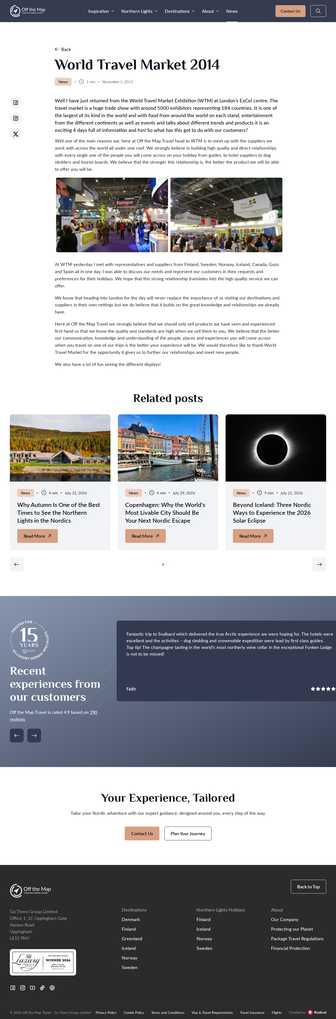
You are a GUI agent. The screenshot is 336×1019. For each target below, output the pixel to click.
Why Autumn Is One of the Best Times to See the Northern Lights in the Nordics (58, 512)
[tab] (163, 564)
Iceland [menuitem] (129, 948)
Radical (317, 1012)
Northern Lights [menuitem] (137, 11)
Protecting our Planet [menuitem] (292, 929)
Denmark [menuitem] (131, 919)
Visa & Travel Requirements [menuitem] (212, 1012)
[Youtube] (32, 988)
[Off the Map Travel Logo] (27, 11)
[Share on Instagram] (16, 118)
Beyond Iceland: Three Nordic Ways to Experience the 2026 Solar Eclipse (272, 512)
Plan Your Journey (188, 833)
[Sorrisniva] (60, 447)
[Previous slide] (17, 564)
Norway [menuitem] (129, 957)
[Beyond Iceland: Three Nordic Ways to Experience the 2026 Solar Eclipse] (276, 447)
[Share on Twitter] (16, 134)
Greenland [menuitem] (132, 938)
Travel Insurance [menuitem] (252, 1012)
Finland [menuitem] (129, 929)
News (63, 81)
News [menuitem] (232, 11)
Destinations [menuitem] (177, 11)
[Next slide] (319, 564)
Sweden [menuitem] (129, 967)
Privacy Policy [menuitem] (106, 1012)
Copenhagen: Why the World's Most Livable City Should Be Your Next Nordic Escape (165, 512)
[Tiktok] (42, 988)
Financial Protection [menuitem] (290, 948)
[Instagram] (23, 988)
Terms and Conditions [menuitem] (167, 1012)
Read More (40, 538)
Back (66, 49)
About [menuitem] (208, 11)
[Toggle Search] (318, 11)
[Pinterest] (52, 988)
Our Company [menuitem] (284, 919)
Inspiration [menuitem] (98, 11)
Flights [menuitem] (277, 1012)
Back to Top (308, 887)
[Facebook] (13, 988)
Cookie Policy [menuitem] (134, 1012)
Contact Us (290, 11)
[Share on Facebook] (16, 103)
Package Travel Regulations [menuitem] (297, 938)
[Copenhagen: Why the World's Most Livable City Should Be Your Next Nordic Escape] (168, 447)
